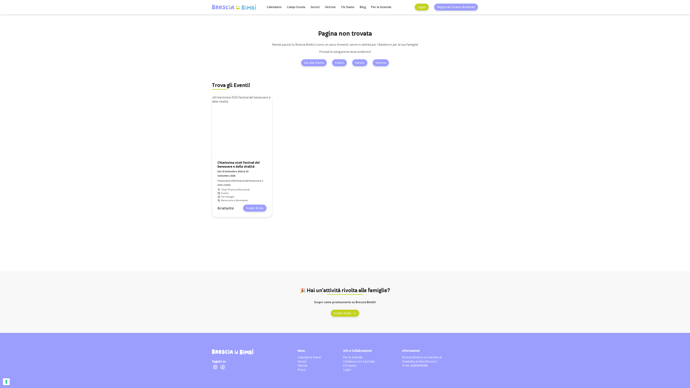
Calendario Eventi (309, 357)
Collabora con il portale (359, 361)
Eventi (339, 63)
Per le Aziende (381, 7)
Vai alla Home (314, 63)
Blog (363, 7)
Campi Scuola (296, 7)
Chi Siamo (347, 7)
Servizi (315, 7)
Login (422, 7)
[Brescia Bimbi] (232, 351)
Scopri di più (255, 208)
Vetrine (330, 7)
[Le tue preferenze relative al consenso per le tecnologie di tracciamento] (6, 381)
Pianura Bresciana (239, 189)
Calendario (274, 7)
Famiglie (230, 196)
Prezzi (302, 370)
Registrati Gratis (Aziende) (456, 7)
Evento (225, 193)
